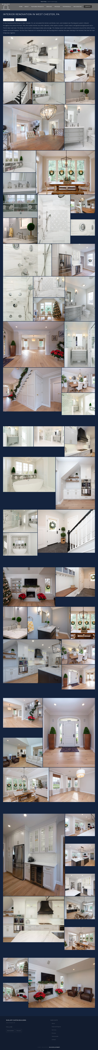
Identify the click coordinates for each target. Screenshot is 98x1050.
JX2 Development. (54, 1047)
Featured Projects (56, 1026)
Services (54, 1030)
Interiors (8, 19)
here (56, 1)
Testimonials (55, 1036)
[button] (33, 59)
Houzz (19, 1030)
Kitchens (21, 19)
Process (54, 1033)
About (53, 1023)
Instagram (10, 1030)
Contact (54, 1039)
